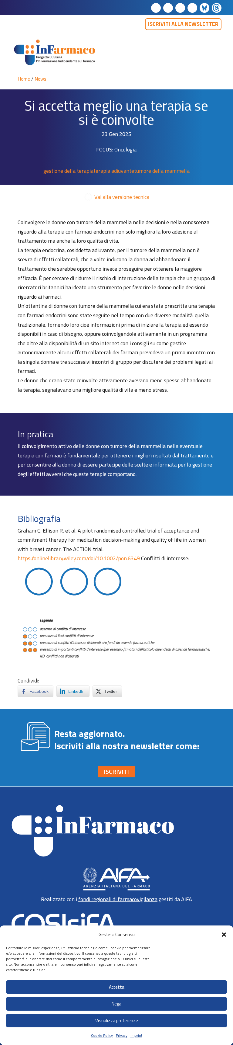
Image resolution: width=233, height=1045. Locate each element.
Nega (116, 1003)
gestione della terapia (68, 171)
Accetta (116, 987)
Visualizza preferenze (116, 1020)
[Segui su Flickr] (204, 8)
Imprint (136, 1035)
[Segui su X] (192, 8)
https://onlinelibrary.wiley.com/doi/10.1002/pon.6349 (79, 558)
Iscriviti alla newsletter (183, 24)
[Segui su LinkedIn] (156, 8)
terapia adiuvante (113, 171)
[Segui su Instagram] (180, 8)
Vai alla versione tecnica (121, 197)
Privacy (121, 1035)
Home (24, 78)
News (40, 78)
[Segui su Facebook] (168, 8)
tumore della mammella (162, 171)
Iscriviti (116, 771)
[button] (224, 935)
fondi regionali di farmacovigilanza (117, 899)
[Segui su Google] (216, 8)
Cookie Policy (102, 1035)
